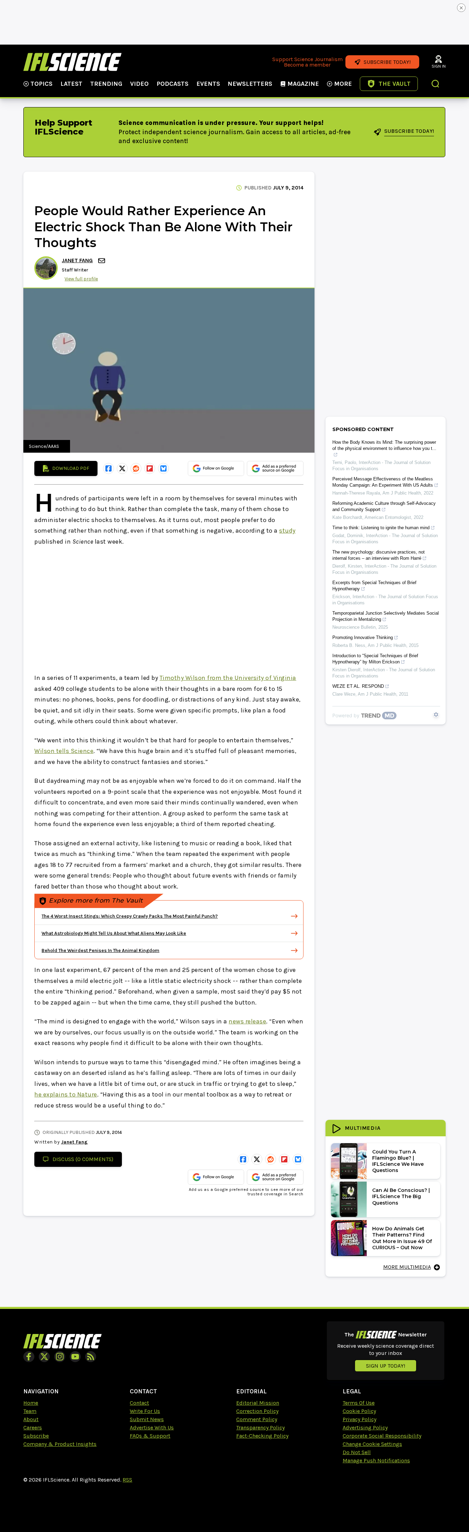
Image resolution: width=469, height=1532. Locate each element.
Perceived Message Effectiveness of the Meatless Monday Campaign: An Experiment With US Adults (382, 482)
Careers (32, 1427)
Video (139, 84)
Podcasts (172, 84)
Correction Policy (257, 1411)
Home (30, 1403)
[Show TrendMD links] (436, 714)
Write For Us (145, 1411)
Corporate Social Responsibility (382, 1435)
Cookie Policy (359, 1411)
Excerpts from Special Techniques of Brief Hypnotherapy (374, 585)
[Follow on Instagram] (59, 1356)
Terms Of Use (359, 1403)
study (287, 530)
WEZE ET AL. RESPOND (358, 686)
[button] (435, 84)
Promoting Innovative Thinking (362, 637)
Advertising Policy (365, 1427)
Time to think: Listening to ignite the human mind (381, 527)
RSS (127, 1479)
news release (247, 1021)
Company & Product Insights (59, 1444)
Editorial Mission (257, 1403)
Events (208, 84)
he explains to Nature (65, 1094)
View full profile (81, 279)
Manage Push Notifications (376, 1460)
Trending (106, 84)
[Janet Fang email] (102, 260)
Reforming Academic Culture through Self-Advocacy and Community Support (384, 506)
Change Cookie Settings (372, 1444)
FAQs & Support (150, 1435)
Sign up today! (385, 1365)
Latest (71, 84)
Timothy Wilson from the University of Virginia (228, 678)
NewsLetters (250, 84)
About (30, 1419)
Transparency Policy (260, 1427)
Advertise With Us (152, 1427)
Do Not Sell (357, 1452)
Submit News (147, 1419)
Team (29, 1411)
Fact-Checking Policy (262, 1435)
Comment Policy (256, 1419)
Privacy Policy (359, 1419)
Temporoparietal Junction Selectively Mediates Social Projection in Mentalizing (385, 616)
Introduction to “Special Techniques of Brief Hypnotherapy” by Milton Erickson (375, 658)
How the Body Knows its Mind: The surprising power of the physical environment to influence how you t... (384, 445)
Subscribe (36, 1435)
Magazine (303, 84)
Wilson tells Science (63, 751)
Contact (139, 1403)
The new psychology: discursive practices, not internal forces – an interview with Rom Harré (378, 555)
